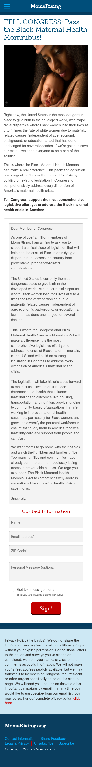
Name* (16, 522)
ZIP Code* (19, 550)
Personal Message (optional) (33, 567)
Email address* (22, 536)
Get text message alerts (40, 591)
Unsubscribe (43, 743)
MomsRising (46, 6)
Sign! (46, 608)
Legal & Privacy (17, 743)
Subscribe (66, 743)
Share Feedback (53, 738)
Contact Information (20, 738)
